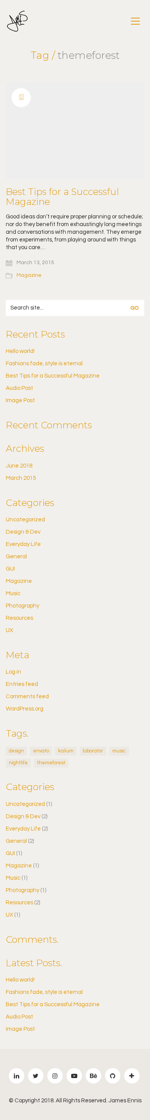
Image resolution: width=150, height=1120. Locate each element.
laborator (93, 751)
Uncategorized (25, 520)
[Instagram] (55, 1075)
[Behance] (93, 1075)
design (16, 751)
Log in (13, 672)
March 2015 (21, 478)
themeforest (51, 763)
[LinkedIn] (16, 1075)
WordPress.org (24, 709)
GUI (10, 569)
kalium (65, 751)
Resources (19, 618)
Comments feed (27, 696)
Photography (22, 606)
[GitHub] (112, 1075)
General (16, 556)
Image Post (20, 400)
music (119, 751)
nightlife (18, 763)
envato (41, 751)
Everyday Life (23, 544)
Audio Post (19, 388)
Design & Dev (23, 532)
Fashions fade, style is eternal (44, 363)
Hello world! (20, 351)
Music (13, 593)
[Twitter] (35, 1075)
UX (9, 630)
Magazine (29, 275)
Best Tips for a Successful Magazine (62, 197)
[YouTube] (74, 1075)
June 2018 (19, 466)
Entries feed (22, 684)
